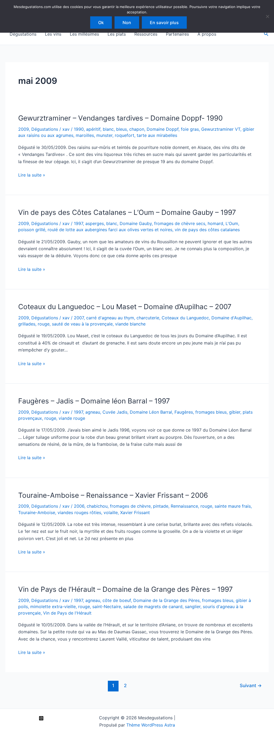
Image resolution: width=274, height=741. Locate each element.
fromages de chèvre (130, 506)
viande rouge (72, 418)
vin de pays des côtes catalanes (207, 229)
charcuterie (147, 317)
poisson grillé (31, 229)
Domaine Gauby (136, 223)
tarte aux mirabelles (157, 135)
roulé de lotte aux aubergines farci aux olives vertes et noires (110, 229)
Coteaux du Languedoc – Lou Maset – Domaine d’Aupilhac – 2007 (124, 306)
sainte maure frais (233, 506)
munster (104, 135)
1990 (79, 129)
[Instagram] (41, 718)
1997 (78, 223)
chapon (136, 129)
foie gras (190, 129)
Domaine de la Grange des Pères (166, 600)
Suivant (251, 685)
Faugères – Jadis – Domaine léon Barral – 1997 (94, 401)
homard (215, 223)
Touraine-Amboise (36, 512)
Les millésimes (84, 34)
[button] (266, 34)
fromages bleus (211, 412)
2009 (23, 129)
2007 (79, 317)
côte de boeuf (116, 600)
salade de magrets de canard (152, 606)
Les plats (117, 34)
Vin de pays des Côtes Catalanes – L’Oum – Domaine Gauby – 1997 (127, 212)
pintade (160, 506)
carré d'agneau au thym (110, 317)
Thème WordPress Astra (150, 725)
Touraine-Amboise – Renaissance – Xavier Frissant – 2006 (113, 495)
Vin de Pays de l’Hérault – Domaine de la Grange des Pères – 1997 (125, 589)
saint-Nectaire (106, 606)
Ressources (145, 34)
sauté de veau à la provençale (82, 324)
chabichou (97, 506)
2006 (79, 506)
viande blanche (130, 324)
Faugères (183, 412)
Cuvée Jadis (114, 412)
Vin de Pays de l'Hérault (67, 613)
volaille (111, 512)
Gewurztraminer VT (220, 129)
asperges (94, 223)
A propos (206, 34)
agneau (92, 412)
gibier (234, 412)
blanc (108, 129)
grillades (26, 324)
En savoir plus (164, 22)
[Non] (267, 16)
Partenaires (177, 34)
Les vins (53, 34)
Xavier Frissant (135, 512)
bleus (121, 129)
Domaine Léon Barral (151, 412)
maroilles (85, 135)
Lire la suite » (31, 175)
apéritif (93, 129)
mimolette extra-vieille (53, 606)
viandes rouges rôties (79, 512)
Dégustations (23, 34)
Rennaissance (184, 506)
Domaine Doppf (162, 129)
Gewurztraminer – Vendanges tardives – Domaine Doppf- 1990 (120, 118)
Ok (101, 22)
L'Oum (232, 223)
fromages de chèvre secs (179, 223)
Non (127, 22)
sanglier (192, 606)
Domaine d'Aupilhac (231, 317)
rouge (44, 324)
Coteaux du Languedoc (185, 317)
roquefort (124, 135)
